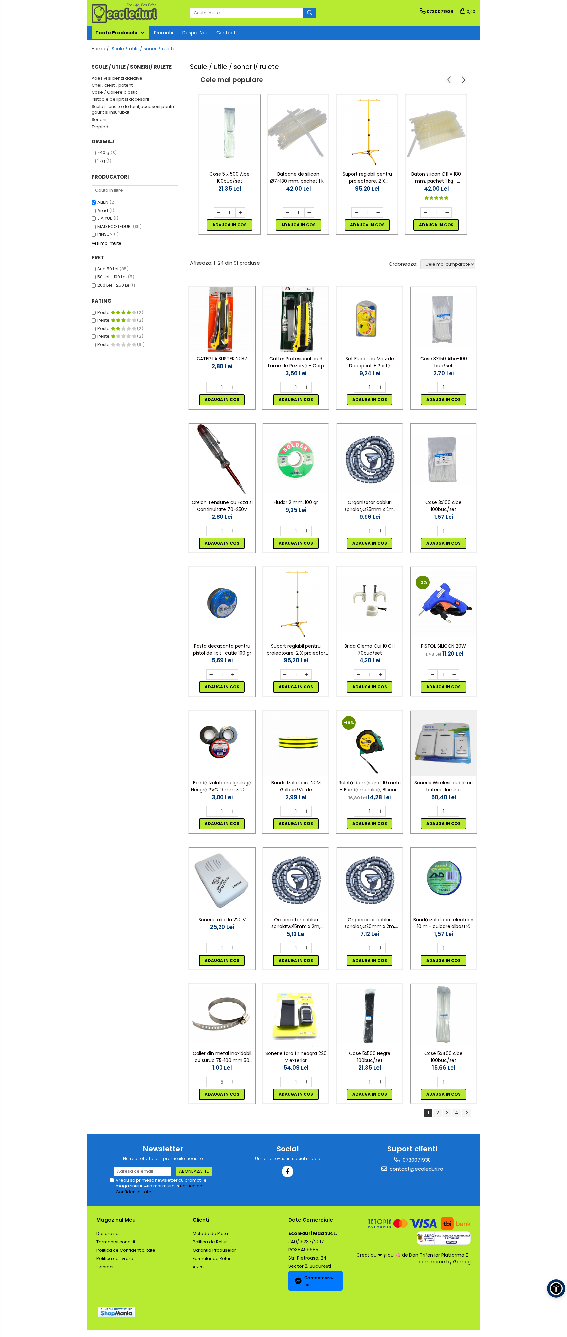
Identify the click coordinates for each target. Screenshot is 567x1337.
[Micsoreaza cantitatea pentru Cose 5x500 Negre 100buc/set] (359, 1082)
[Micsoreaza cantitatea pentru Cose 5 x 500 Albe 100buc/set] (218, 212)
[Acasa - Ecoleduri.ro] (124, 13)
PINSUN (105, 234)
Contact (226, 33)
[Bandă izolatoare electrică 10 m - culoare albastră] (443, 880)
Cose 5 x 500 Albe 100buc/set (229, 177)
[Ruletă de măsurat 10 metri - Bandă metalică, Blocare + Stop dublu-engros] (369, 743)
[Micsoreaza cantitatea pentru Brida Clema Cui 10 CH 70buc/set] (359, 674)
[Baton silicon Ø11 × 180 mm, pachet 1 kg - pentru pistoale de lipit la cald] (436, 131)
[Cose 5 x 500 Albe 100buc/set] (229, 131)
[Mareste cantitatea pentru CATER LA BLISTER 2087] (233, 387)
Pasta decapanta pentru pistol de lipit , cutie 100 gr (222, 649)
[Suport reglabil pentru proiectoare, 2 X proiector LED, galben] (367, 131)
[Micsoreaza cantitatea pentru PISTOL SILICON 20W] (433, 674)
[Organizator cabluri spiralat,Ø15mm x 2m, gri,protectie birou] (295, 880)
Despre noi (194, 33)
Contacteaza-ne (319, 1281)
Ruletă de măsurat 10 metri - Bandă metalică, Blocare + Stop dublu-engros (370, 786)
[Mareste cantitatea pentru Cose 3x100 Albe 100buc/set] (454, 531)
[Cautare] (309, 13)
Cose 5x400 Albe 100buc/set (443, 1057)
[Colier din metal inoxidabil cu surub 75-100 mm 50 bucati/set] (222, 1015)
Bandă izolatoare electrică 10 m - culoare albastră (443, 923)
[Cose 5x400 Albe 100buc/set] (443, 1015)
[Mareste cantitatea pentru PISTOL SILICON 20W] (454, 674)
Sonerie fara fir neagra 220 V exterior (295, 1057)
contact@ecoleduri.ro (415, 1168)
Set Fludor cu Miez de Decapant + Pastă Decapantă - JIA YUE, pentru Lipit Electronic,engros (370, 362)
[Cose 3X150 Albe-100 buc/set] (443, 319)
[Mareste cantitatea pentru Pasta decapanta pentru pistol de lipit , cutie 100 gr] (233, 674)
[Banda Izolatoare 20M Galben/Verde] (295, 743)
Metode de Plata (210, 1233)
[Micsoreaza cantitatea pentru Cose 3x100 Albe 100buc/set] (433, 531)
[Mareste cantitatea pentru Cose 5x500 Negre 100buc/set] (381, 1082)
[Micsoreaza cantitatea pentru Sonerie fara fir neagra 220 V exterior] (285, 1082)
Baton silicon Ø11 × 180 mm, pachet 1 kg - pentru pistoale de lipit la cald (436, 178)
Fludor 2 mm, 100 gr (296, 502)
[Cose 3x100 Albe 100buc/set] (443, 459)
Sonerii (99, 119)
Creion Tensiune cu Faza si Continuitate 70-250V (222, 506)
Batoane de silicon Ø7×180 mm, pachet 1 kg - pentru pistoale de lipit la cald (298, 178)
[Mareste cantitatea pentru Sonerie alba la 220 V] (233, 948)
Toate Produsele (116, 33)
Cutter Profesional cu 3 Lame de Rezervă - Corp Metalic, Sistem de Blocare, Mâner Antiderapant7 (295, 362)
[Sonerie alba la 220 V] (222, 880)
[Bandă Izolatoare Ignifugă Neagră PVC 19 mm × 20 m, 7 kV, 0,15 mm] (222, 743)
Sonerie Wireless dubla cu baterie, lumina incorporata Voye (443, 786)
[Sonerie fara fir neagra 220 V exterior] (295, 1015)
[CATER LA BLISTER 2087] (222, 319)
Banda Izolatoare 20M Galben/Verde (296, 786)
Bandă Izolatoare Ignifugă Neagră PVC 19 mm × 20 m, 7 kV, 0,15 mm (222, 786)
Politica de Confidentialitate (125, 1250)
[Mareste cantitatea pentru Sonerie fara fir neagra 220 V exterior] (307, 1082)
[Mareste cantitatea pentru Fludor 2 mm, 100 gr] (307, 531)
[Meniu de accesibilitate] (556, 1288)
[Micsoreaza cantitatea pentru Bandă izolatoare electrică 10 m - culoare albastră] (433, 948)
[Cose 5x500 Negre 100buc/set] (369, 1015)
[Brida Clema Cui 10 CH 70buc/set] (369, 603)
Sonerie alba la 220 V (222, 919)
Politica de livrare (114, 1258)
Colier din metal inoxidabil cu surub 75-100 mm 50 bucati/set (222, 1057)
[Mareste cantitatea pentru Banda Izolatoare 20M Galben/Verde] (307, 811)
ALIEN (102, 202)
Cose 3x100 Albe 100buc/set (443, 506)
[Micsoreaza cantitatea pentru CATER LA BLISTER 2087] (211, 387)
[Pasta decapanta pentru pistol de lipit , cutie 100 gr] (222, 603)
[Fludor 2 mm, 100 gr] (295, 459)
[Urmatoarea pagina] (466, 1113)
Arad (102, 210)
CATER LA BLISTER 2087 (222, 358)
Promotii (163, 33)
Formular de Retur (212, 1258)
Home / (101, 48)
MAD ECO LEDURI (114, 226)
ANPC (198, 1267)
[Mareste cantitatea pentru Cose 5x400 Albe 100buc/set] (454, 1082)
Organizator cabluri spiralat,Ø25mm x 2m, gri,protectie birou (370, 506)
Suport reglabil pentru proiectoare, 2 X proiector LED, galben (367, 178)
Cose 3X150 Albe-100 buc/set (443, 362)
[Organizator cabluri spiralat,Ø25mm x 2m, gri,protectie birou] (369, 459)
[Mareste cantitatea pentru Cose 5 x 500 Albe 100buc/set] (240, 212)
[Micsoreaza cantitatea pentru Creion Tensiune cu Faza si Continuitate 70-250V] (211, 531)
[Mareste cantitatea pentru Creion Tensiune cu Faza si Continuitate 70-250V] (233, 531)
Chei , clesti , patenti (113, 85)
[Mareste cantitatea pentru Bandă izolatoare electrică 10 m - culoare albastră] (454, 948)
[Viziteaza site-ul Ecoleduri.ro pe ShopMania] (116, 1312)
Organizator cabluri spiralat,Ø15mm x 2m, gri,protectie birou (295, 923)
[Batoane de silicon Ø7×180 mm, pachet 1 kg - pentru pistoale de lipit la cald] (298, 131)
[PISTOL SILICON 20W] (443, 603)
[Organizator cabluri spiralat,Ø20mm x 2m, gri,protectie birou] (369, 880)
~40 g (103, 153)
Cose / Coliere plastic (115, 92)
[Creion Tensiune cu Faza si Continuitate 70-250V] (222, 460)
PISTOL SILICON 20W (443, 646)
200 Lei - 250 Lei (114, 285)
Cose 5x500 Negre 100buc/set (369, 1057)
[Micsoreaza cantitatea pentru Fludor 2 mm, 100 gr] (285, 531)
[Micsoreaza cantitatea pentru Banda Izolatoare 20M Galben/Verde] (285, 811)
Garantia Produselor (214, 1250)
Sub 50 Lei (107, 269)
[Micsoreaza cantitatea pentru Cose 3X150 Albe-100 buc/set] (433, 387)
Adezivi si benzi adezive (117, 78)
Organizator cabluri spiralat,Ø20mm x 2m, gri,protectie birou (370, 923)
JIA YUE (104, 218)
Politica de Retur (210, 1242)
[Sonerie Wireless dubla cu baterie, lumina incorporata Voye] (443, 743)
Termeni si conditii (115, 1242)
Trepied (100, 127)
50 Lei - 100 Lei (112, 277)
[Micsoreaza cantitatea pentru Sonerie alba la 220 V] (211, 948)
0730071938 (416, 1159)
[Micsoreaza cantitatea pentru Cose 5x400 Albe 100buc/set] (433, 1082)
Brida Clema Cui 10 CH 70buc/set (370, 649)
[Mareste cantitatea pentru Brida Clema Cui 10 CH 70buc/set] (381, 674)
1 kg (101, 161)
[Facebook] (287, 1171)
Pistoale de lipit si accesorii (120, 99)
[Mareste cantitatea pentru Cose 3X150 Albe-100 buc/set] (454, 387)
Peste (104, 312)
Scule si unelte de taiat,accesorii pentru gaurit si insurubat (134, 109)
